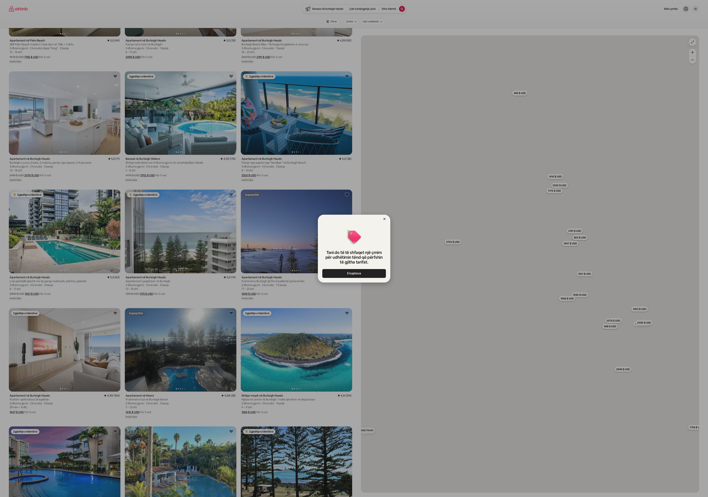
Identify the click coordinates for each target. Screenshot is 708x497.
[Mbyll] (384, 218)
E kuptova (354, 273)
